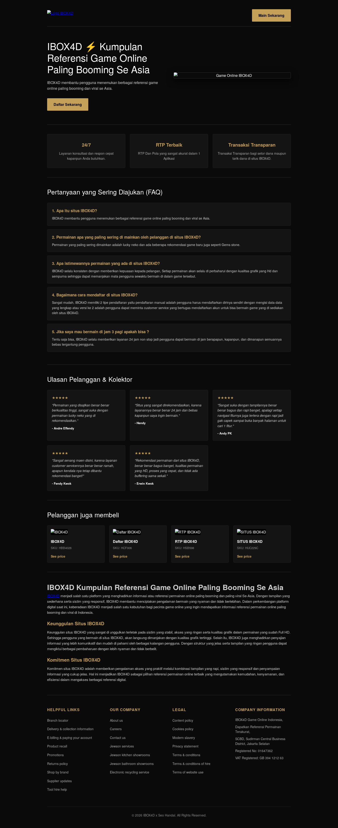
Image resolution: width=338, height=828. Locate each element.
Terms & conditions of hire (191, 763)
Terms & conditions (186, 755)
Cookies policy (182, 729)
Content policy (182, 720)
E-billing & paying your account (69, 737)
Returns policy (57, 763)
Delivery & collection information (70, 729)
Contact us (118, 737)
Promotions (55, 755)
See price (58, 556)
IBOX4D (53, 595)
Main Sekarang (271, 15)
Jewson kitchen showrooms (130, 755)
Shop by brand (58, 772)
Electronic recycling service (129, 772)
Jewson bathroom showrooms (132, 763)
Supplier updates (59, 781)
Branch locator (57, 720)
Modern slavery (183, 737)
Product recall (57, 746)
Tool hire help (57, 789)
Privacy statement (185, 746)
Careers (116, 729)
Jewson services (122, 746)
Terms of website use (187, 772)
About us (116, 720)
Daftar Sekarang (68, 104)
